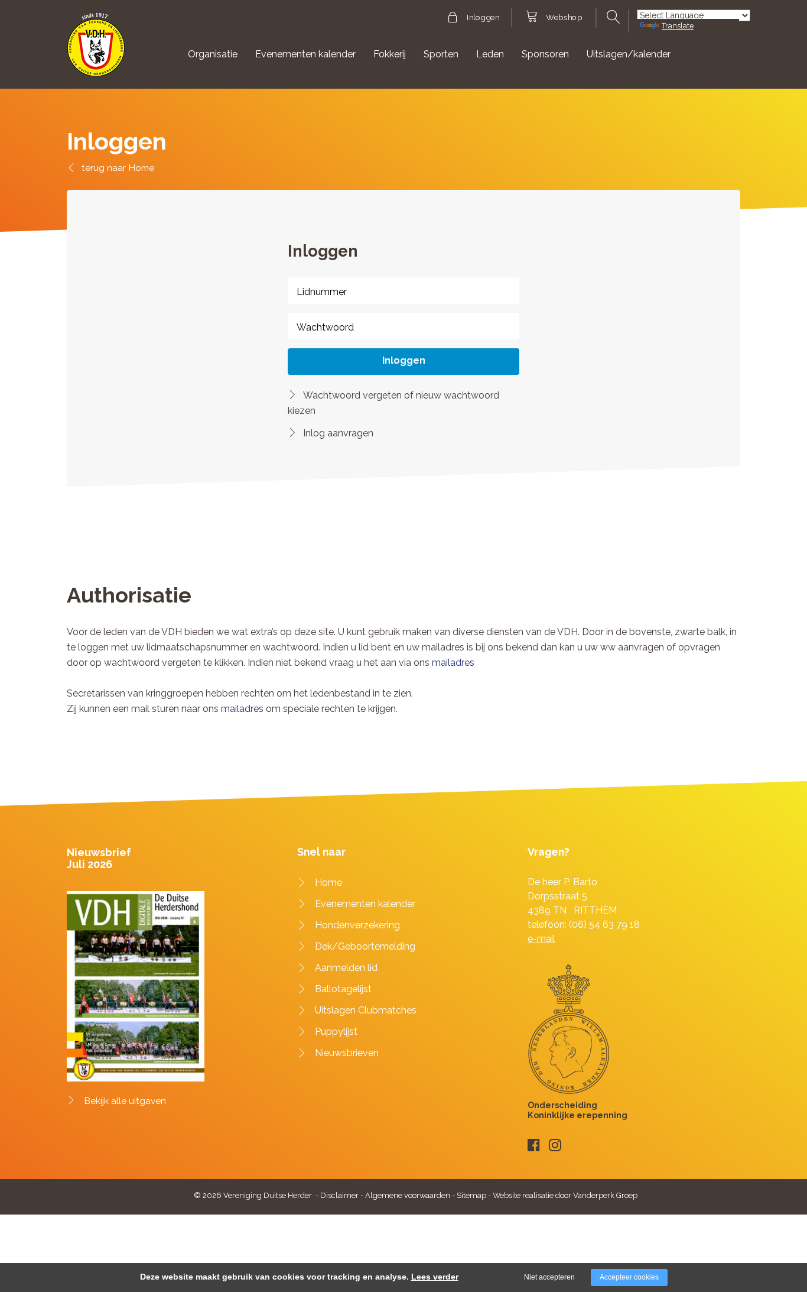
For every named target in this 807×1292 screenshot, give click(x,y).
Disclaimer (339, 1195)
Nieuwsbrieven (347, 1052)
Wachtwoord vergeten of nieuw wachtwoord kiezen (393, 403)
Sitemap (471, 1195)
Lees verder (434, 1276)
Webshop (564, 17)
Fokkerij (389, 54)
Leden (490, 54)
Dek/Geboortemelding (365, 946)
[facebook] (534, 1145)
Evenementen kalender (305, 54)
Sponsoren (545, 54)
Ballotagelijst (343, 989)
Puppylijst (336, 1031)
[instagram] (555, 1145)
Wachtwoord (325, 327)
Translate (678, 25)
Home (141, 167)
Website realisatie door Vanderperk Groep (565, 1195)
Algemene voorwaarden (407, 1195)
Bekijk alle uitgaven (125, 1101)
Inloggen (483, 17)
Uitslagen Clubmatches (365, 1010)
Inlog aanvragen (338, 433)
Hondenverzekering (357, 925)
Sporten (441, 54)
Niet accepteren (549, 1277)
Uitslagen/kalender (629, 54)
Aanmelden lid (346, 967)
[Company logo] (96, 50)
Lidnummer (322, 291)
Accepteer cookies (629, 1277)
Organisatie (212, 54)
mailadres (453, 662)
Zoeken (611, 17)
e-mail (541, 938)
